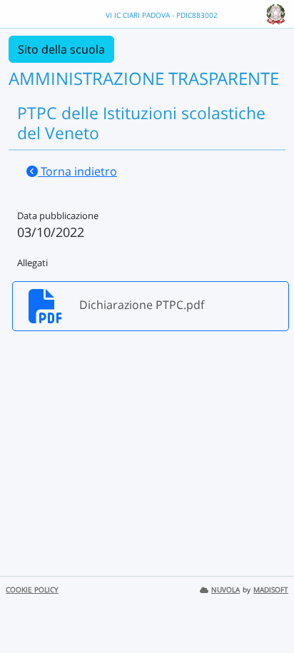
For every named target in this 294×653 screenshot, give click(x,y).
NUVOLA (225, 589)
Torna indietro (77, 171)
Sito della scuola (61, 49)
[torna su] (265, 609)
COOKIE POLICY (32, 589)
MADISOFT (270, 589)
